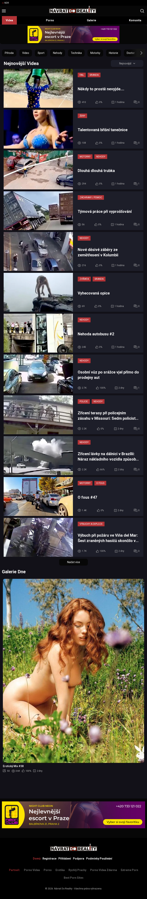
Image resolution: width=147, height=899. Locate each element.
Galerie (91, 20)
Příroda (9, 52)
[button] (138, 53)
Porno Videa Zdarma (103, 870)
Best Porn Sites (73, 877)
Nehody (57, 52)
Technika (76, 52)
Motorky (95, 52)
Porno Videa (32, 870)
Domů (37, 858)
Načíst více (73, 562)
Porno (50, 20)
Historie (113, 52)
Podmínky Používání (99, 858)
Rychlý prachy (77, 870)
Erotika (60, 870)
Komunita (135, 20)
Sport (41, 52)
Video (25, 52)
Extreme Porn (129, 870)
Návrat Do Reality (63, 888)
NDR (6, 3)
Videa (9, 20)
